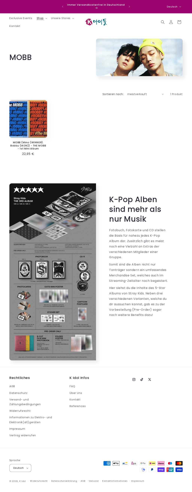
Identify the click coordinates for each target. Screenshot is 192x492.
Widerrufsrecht (20, 411)
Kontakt (75, 399)
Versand (94, 480)
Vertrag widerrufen (22, 435)
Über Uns (76, 393)
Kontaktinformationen (115, 480)
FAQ (72, 386)
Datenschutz (18, 393)
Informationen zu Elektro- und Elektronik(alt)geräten (30, 420)
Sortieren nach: (113, 94)
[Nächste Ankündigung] (129, 6)
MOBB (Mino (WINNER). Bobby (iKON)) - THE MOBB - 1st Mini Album (28, 146)
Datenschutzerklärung (64, 480)
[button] (41, 18)
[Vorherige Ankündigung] (62, 6)
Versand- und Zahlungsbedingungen (25, 402)
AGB (12, 386)
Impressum (17, 429)
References (78, 406)
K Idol (22, 481)
